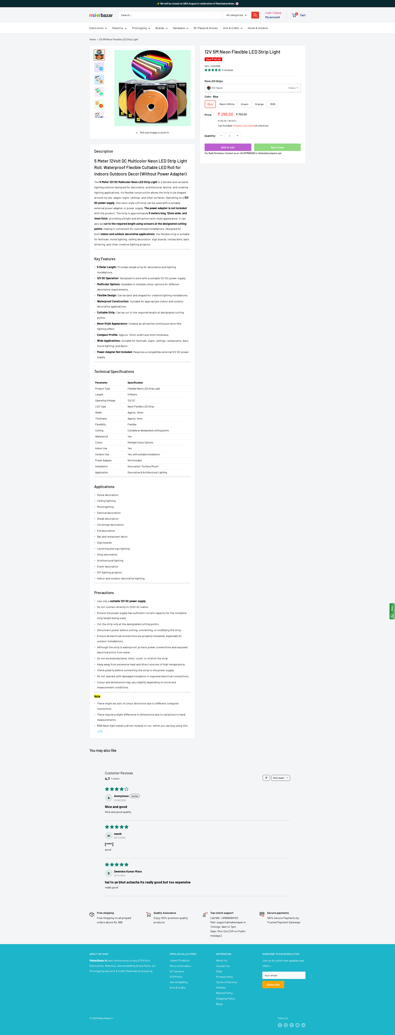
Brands (160, 28)
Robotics (117, 28)
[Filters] (266, 778)
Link (100, 730)
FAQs (219, 971)
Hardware (179, 28)
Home (92, 39)
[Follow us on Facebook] (280, 1024)
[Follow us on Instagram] (286, 1024)
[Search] (255, 15)
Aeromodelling (179, 982)
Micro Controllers (180, 966)
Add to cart (228, 147)
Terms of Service (226, 982)
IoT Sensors (177, 971)
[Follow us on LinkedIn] (303, 1024)
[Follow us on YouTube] (297, 1024)
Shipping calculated (244, 125)
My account (272, 17)
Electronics (96, 28)
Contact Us (223, 966)
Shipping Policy (225, 998)
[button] (213, 69)
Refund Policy (224, 993)
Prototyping (139, 28)
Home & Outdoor (258, 28)
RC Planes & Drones (206, 28)
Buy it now (277, 147)
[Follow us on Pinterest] (291, 1024)
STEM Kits (176, 976)
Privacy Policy (224, 976)
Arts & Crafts (231, 28)
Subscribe (273, 984)
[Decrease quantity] (221, 135)
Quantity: (210, 135)
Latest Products (180, 960)
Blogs (219, 1004)
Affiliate (221, 987)
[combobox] (253, 88)
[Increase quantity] (237, 135)
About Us (221, 960)
